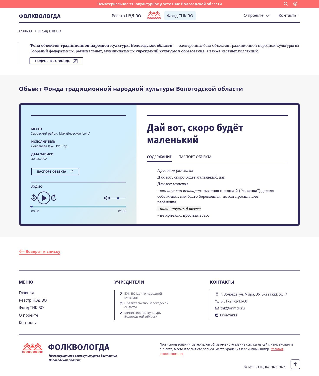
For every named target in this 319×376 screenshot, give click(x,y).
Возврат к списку (42, 251)
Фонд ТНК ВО (180, 15)
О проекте (255, 15)
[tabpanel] (217, 195)
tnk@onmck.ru (232, 308)
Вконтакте (228, 315)
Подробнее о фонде (52, 61)
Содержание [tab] (159, 156)
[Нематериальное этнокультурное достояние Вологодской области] (154, 15)
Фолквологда (40, 16)
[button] (286, 4)
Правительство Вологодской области (146, 305)
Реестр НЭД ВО (126, 15)
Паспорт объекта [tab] (195, 156)
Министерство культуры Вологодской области (142, 315)
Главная (26, 292)
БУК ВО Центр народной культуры (143, 295)
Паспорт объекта (51, 171)
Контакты (288, 15)
